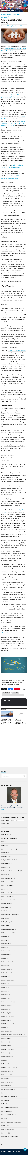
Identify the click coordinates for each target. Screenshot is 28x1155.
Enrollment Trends (8, 932)
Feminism (5, 947)
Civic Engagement (8, 878)
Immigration (6, 998)
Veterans (5, 1133)
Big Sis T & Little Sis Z (9, 860)
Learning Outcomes (8, 1016)
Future (5, 958)
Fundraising (11, 14)
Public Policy (6, 1056)
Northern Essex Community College (13, 695)
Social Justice (6, 1082)
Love (4, 1027)
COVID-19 (6, 911)
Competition (6, 903)
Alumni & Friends (6, 633)
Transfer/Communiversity (10, 1107)
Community (6, 889)
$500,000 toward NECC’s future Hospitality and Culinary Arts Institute (13, 123)
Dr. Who (5, 918)
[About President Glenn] (14, 795)
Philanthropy (6, 1045)
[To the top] (25, 1149)
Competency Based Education (11, 900)
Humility (5, 994)
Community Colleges (8, 892)
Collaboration (7, 881)
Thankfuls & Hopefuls (9, 1096)
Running (5, 1064)
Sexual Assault (7, 1071)
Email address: (5, 820)
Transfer (5, 1104)
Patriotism (6, 1042)
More (2, 809)
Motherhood (6, 1031)
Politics (5, 1053)
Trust (4, 1118)
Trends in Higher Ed (8, 1114)
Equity (5, 936)
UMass (5, 1125)
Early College (6, 921)
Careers (5, 874)
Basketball (6, 856)
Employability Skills (8, 929)
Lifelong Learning (7, 1023)
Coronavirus (6, 907)
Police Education (7, 1049)
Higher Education (8, 980)
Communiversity (7, 896)
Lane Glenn (12, 16)
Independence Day (8, 1002)
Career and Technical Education (11, 870)
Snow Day (6, 1078)
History (5, 987)
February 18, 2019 (11, 26)
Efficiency (6, 925)
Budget (3, 14)
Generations (6, 969)
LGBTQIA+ (6, 1020)
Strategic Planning (8, 1089)
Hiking (5, 983)
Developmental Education (10, 914)
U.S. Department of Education (11, 1122)
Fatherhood (6, 943)
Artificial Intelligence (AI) (10, 849)
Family (5, 940)
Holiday (5, 991)
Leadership (6, 1013)
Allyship (5, 845)
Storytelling (6, 1085)
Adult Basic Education (9, 838)
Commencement (7, 885)
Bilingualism (6, 863)
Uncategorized (7, 1129)
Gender (5, 965)
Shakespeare (6, 1074)
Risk (4, 1060)
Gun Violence (6, 972)
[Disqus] (14, 745)
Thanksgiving (6, 1100)
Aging (4, 841)
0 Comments (23, 26)
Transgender (6, 1111)
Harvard (5, 976)
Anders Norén (10, 1153)
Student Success (7, 1093)
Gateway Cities (7, 962)
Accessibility (6, 834)
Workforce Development (10, 1136)
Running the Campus (8, 1067)
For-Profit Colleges (8, 951)
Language (5, 1009)
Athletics (5, 852)
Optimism (6, 1038)
